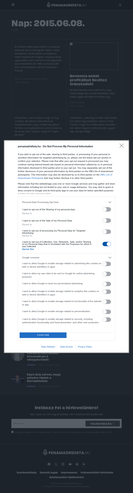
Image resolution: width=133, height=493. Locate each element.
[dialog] (66, 246)
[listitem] (66, 202)
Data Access (66, 346)
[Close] (123, 147)
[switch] (107, 209)
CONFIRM (43, 335)
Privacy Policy (85, 346)
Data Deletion (48, 346)
